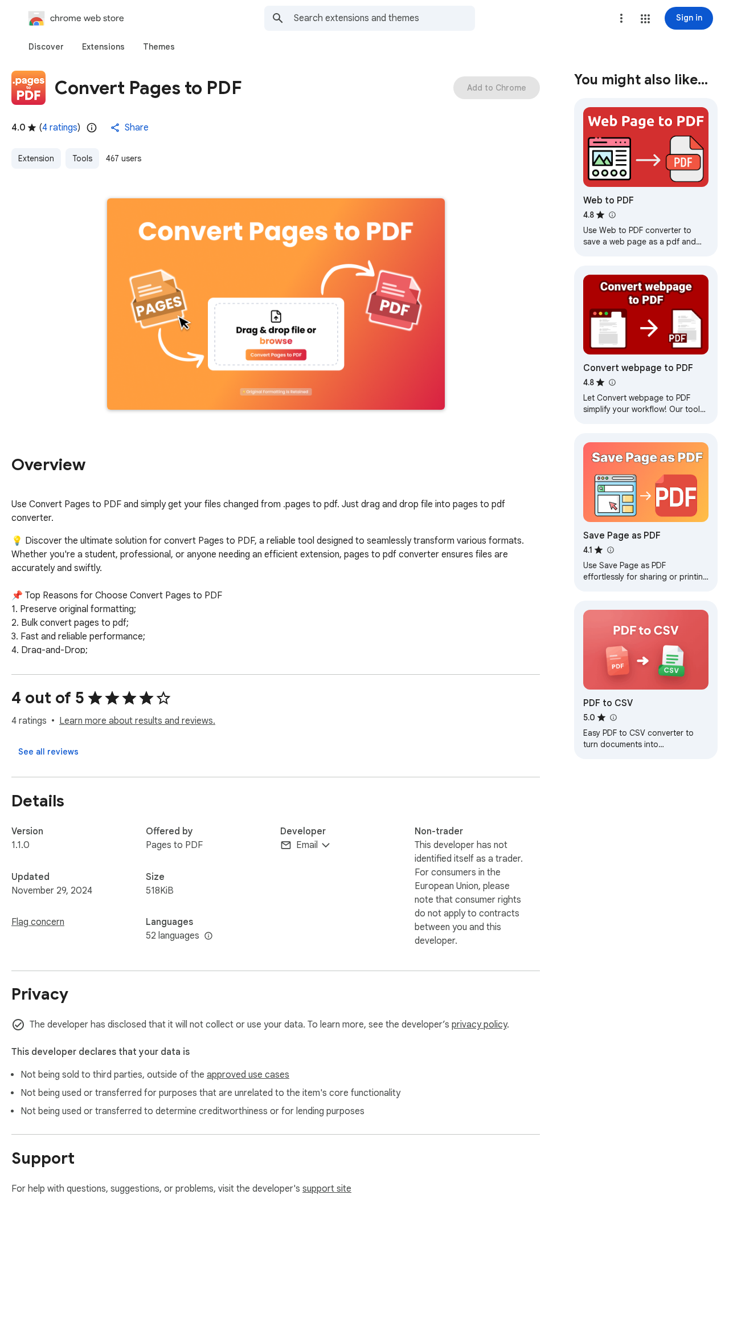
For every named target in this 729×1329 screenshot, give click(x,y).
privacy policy (479, 1024)
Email (307, 845)
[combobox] (384, 18)
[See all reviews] (48, 751)
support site (326, 1189)
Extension (36, 158)
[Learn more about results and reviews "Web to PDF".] (611, 215)
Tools (82, 158)
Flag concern (37, 922)
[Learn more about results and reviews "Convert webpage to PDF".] (611, 382)
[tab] (46, 46)
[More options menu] (621, 18)
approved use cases (248, 1075)
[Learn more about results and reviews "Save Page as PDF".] (610, 550)
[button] (645, 18)
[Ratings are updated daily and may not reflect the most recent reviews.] (91, 127)
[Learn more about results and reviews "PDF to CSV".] (612, 717)
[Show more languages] (208, 936)
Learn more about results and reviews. (137, 721)
